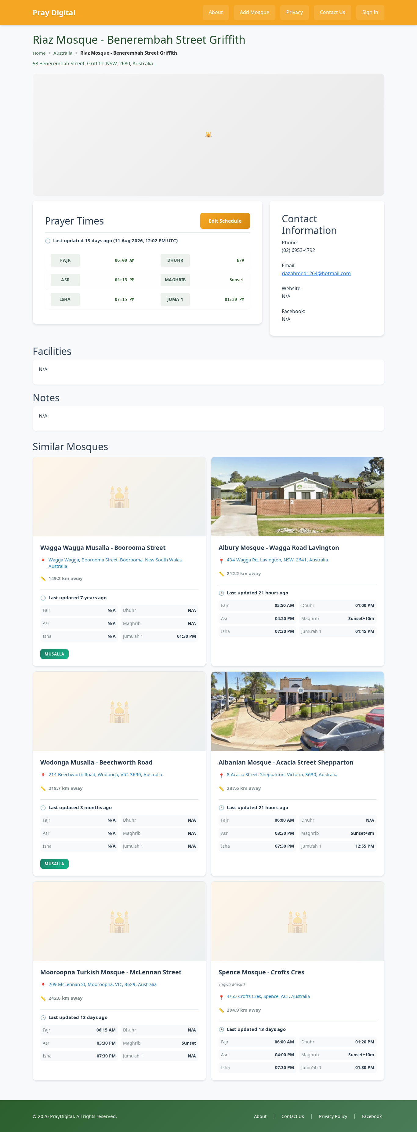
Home (39, 53)
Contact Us (292, 1116)
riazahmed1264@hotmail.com (316, 273)
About (260, 1116)
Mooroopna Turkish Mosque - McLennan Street (111, 972)
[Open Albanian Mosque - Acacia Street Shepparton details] (297, 711)
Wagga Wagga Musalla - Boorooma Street (103, 547)
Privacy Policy (333, 1116)
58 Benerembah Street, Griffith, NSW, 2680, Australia (93, 63)
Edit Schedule (225, 220)
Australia (63, 53)
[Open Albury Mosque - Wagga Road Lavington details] (297, 496)
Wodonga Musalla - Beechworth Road (96, 762)
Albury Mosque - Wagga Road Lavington (279, 547)
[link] (119, 561)
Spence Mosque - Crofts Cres (261, 972)
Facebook (372, 1116)
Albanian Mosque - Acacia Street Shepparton (286, 762)
